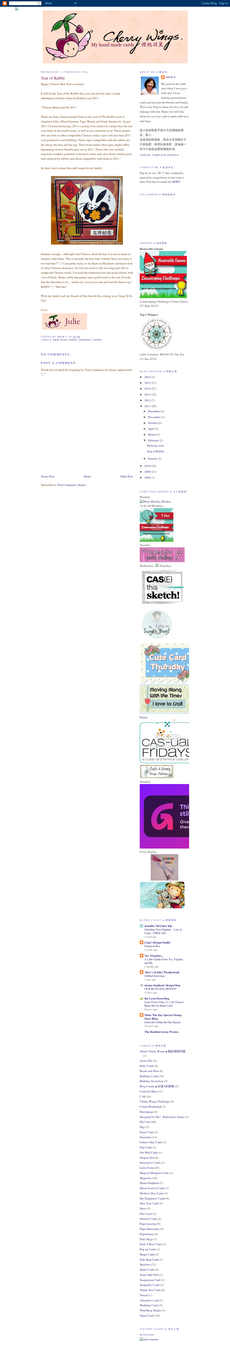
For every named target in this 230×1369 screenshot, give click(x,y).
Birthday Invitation (151, 1081)
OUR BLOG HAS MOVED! (160, 989)
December (154, 411)
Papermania (147, 1234)
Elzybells (145, 1137)
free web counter (147, 1334)
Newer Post (47, 476)
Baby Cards (147, 1066)
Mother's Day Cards (152, 1193)
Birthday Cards (149, 1076)
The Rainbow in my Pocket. (161, 1031)
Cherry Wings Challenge (155, 1101)
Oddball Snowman (154, 976)
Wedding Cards (149, 1305)
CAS (142, 1096)
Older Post (126, 476)
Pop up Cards (148, 1249)
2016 (147, 377)
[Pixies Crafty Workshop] (164, 879)
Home (87, 476)
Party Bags (146, 1239)
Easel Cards (147, 1132)
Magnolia (146, 1178)
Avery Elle (146, 1061)
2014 (147, 389)
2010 (147, 466)
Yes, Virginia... (153, 955)
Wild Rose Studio (150, 1310)
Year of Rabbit (155, 451)
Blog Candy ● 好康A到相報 (157, 1086)
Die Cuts (145, 1122)
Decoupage (146, 1112)
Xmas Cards (147, 1315)
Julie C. (171, 77)
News (143, 1208)
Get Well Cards (149, 1152)
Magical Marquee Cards (154, 1173)
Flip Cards (146, 1147)
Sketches (145, 1264)
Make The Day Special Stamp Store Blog (162, 1017)
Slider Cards (147, 1270)
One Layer (146, 1214)
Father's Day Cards (151, 1142)
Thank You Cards (150, 1290)
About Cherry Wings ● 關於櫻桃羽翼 (163, 1051)
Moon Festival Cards (152, 1188)
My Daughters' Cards (152, 1198)
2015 (147, 383)
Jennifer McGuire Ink (158, 926)
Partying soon (155, 445)
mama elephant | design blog (162, 985)
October (153, 423)
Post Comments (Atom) (72, 485)
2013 (147, 394)
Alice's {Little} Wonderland (161, 972)
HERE (176, 182)
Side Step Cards (149, 1259)
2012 (147, 400)
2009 (147, 472)
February (153, 440)
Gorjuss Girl (147, 1158)
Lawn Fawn (147, 1168)
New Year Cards (65, 340)
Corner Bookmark (150, 1107)
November (154, 417)
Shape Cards (147, 1254)
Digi (142, 1127)
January (153, 458)
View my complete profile (159, 155)
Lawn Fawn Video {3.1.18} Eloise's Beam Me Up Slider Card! (164, 1003)
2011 (147, 406)
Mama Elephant (149, 1183)
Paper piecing (148, 1224)
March (152, 434)
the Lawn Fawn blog (156, 998)
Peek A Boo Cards (151, 1244)
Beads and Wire (149, 1071)
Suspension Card (150, 1280)
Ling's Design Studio (157, 942)
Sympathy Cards (150, 1285)
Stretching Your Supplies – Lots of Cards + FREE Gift (163, 931)
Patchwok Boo (152, 946)
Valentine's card (149, 1300)
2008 (147, 477)
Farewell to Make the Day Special (162, 1022)
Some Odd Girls (149, 1275)
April (151, 429)
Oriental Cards (90, 340)
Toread (144, 1295)
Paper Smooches (149, 1229)
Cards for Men (148, 1091)
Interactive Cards (150, 1163)
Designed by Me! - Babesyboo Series (162, 1117)
